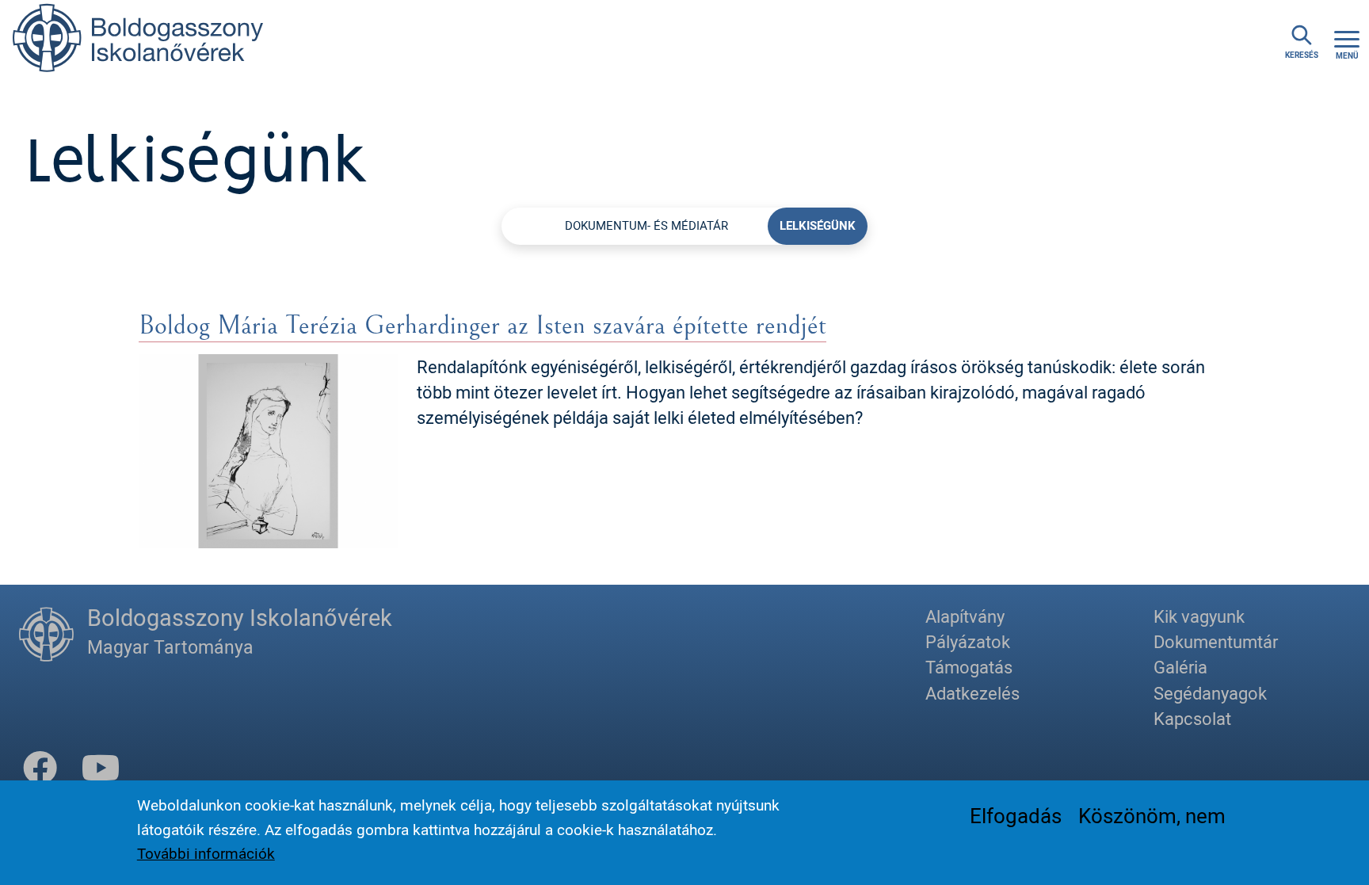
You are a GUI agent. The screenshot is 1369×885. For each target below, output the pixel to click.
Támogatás (968, 666)
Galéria (1180, 666)
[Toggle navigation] (1347, 43)
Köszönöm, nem (1152, 815)
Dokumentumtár (1216, 641)
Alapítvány (965, 616)
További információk (206, 853)
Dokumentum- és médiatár (646, 225)
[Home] (138, 43)
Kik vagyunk (1199, 616)
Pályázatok (967, 641)
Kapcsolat (1192, 718)
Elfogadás (1016, 815)
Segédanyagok (1210, 692)
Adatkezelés (972, 692)
